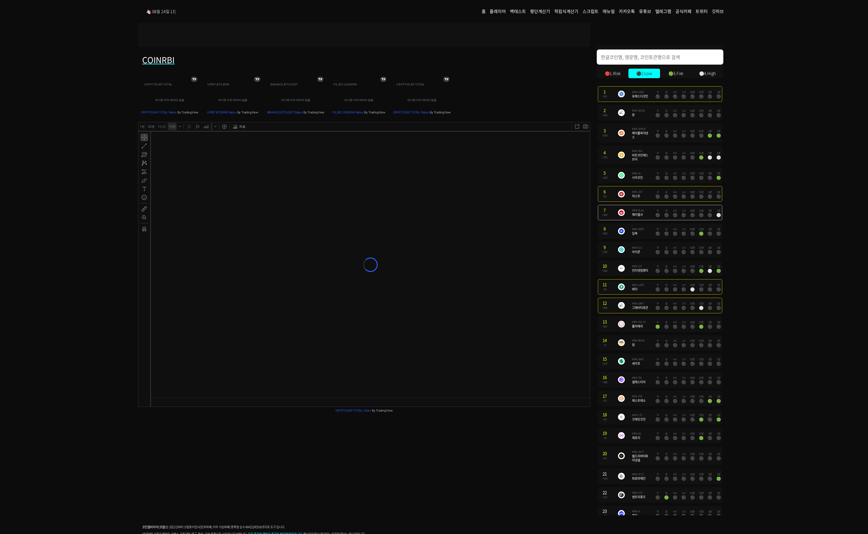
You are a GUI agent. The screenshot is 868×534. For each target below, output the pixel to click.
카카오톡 (627, 11)
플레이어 (498, 11)
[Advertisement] (364, 35)
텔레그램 (663, 11)
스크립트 (591, 11)
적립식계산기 (566, 11)
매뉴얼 (609, 11)
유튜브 (645, 11)
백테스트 (518, 11)
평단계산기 (540, 11)
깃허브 (718, 11)
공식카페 (683, 11)
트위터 (702, 11)
